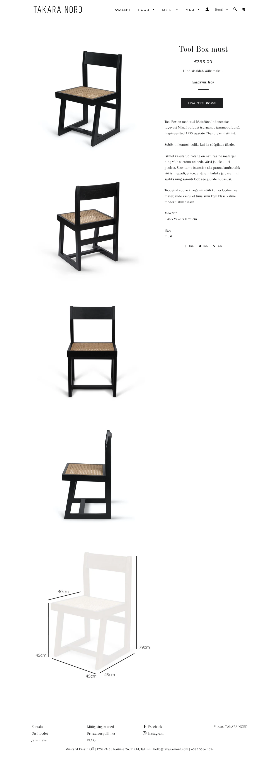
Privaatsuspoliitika (101, 733)
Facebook (154, 727)
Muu (191, 10)
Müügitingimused (100, 727)
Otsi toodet (40, 733)
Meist (168, 10)
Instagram (155, 733)
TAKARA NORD (236, 727)
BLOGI (92, 740)
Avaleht (123, 10)
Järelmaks (39, 740)
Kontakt (37, 727)
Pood (144, 10)
